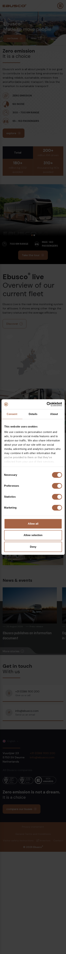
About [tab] (54, 413)
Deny (33, 546)
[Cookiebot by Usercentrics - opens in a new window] (47, 404)
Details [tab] (33, 413)
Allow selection (33, 535)
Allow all (33, 523)
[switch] (57, 486)
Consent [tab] (12, 413)
